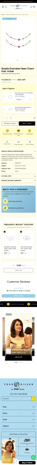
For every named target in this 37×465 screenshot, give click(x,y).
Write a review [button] (18, 296)
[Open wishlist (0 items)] (31, 7)
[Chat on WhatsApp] (33, 457)
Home (2, 14)
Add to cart (18, 270)
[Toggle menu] (3, 7)
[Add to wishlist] (34, 118)
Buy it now (27, 123)
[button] (17, 60)
